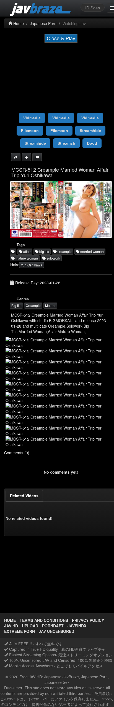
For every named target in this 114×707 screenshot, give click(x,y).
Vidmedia (32, 118)
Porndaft (53, 625)
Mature (50, 305)
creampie (64, 251)
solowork (53, 258)
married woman (91, 251)
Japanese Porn (43, 23)
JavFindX (77, 625)
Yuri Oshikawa (31, 265)
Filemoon (30, 130)
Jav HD (11, 625)
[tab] (24, 495)
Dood (92, 143)
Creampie (33, 305)
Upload (30, 625)
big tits (43, 251)
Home (18, 23)
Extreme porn (19, 631)
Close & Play (61, 38)
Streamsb (66, 143)
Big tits (16, 305)
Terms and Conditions (44, 620)
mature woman (26, 258)
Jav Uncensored (56, 631)
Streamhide (90, 130)
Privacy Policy (88, 620)
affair (26, 251)
